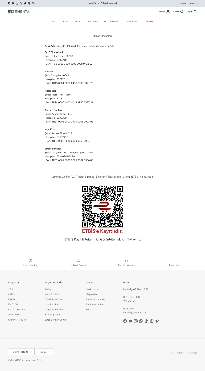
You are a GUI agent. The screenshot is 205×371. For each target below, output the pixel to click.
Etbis (88, 309)
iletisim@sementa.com (135, 312)
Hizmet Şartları (52, 314)
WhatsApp (129, 301)
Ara (171, 353)
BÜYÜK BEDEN (111, 21)
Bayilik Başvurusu (95, 299)
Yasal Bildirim (52, 294)
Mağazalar (91, 294)
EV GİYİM (93, 21)
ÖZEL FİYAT (132, 21)
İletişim (183, 3)
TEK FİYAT (149, 21)
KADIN (65, 21)
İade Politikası (52, 304)
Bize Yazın (128, 308)
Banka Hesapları (94, 304)
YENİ (52, 21)
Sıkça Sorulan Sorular (56, 319)
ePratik (38, 360)
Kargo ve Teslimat (54, 309)
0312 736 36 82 (132, 297)
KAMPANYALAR (17, 319)
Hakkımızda (92, 289)
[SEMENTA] (19, 12)
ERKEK (78, 21)
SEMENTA (19, 360)
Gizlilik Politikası (53, 299)
